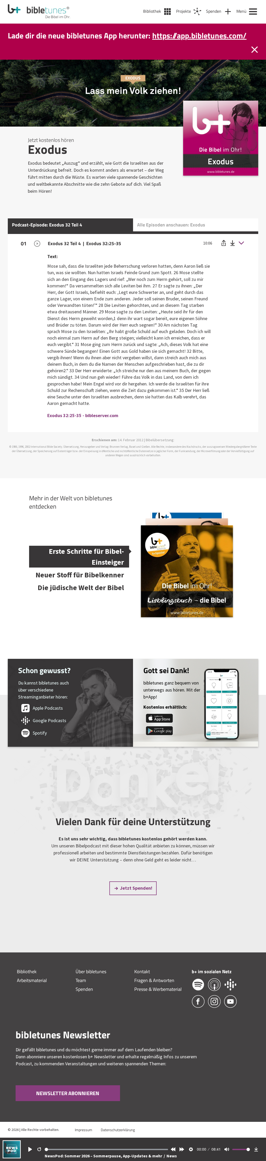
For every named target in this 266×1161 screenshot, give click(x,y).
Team (81, 991)
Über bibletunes (91, 982)
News (172, 1155)
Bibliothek (27, 982)
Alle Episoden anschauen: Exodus (171, 235)
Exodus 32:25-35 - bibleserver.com (82, 426)
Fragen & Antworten (154, 991)
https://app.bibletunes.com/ (199, 24)
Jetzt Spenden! (136, 899)
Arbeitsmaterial (32, 991)
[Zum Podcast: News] (12, 1157)
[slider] (106, 1149)
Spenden (84, 1000)
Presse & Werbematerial (158, 1000)
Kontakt (142, 982)
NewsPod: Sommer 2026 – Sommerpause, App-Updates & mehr (104, 1155)
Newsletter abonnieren (67, 1104)
